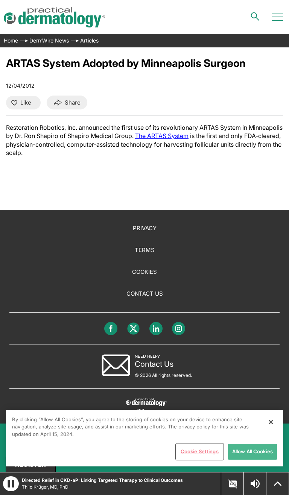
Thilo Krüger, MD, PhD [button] (45, 487)
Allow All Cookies (252, 451)
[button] (11, 483)
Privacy (145, 228)
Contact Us (144, 293)
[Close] (271, 422)
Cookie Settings (200, 451)
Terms (145, 250)
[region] (144, 438)
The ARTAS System (162, 136)
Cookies (144, 271)
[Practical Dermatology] (54, 17)
